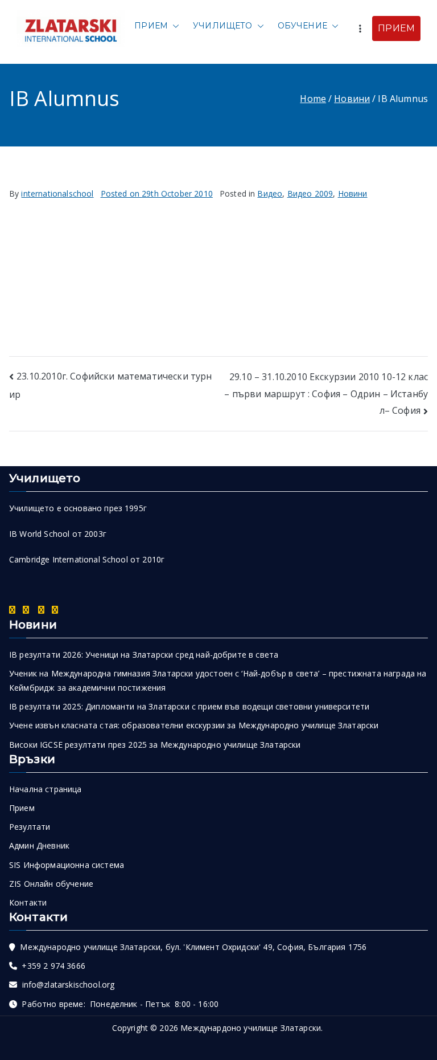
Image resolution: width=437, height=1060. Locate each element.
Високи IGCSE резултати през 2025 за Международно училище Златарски (155, 744)
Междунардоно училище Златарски (250, 1027)
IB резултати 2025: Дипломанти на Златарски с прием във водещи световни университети (189, 706)
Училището (222, 26)
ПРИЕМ (396, 28)
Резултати (29, 826)
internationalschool (57, 193)
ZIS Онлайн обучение (51, 883)
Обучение (302, 26)
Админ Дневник (39, 845)
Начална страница (45, 789)
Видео (269, 193)
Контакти (28, 902)
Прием (151, 26)
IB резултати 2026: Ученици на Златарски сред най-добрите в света (143, 654)
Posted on (157, 193)
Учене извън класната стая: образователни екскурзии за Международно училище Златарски (193, 725)
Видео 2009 (310, 193)
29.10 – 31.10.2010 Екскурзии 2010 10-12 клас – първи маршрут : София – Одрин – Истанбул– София (326, 393)
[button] (173, 26)
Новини (353, 193)
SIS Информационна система (66, 864)
